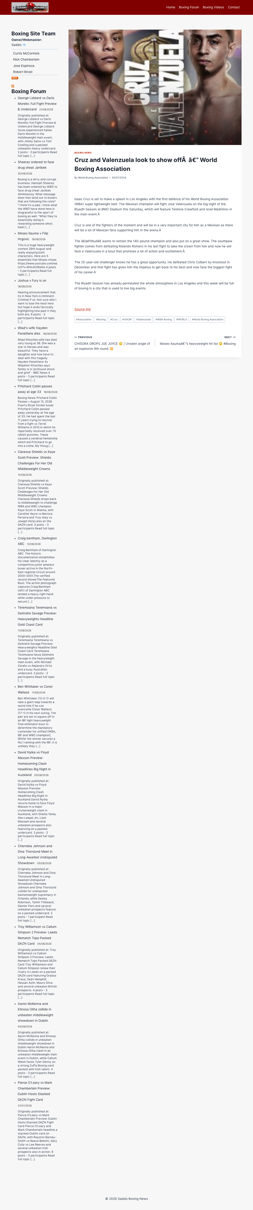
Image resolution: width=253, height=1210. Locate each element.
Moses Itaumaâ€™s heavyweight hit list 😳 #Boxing (198, 341)
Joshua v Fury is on (32, 280)
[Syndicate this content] (34, 86)
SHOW (127, 319)
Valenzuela (143, 319)
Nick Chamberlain (26, 51)
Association (83, 319)
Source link (82, 309)
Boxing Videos (213, 7)
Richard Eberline (25, 69)
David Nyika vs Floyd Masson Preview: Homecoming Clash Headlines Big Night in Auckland (34, 763)
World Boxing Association (93, 177)
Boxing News (83, 152)
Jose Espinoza (23, 57)
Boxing (101, 319)
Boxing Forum (189, 7)
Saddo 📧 (18, 45)
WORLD (181, 319)
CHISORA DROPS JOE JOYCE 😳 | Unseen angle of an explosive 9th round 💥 (112, 343)
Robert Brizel (22, 63)
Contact (234, 7)
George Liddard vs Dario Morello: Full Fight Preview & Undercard (37, 103)
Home (170, 7)
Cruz (114, 319)
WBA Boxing (164, 319)
